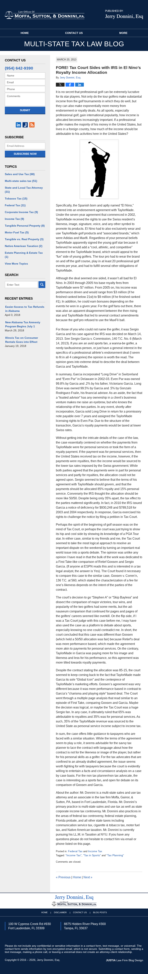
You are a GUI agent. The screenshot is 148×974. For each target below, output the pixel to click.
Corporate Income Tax (21, 212)
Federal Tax (75, 851)
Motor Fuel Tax (17, 232)
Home (25, 32)
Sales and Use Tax (20, 174)
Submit (25, 110)
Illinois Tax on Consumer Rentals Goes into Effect (21, 339)
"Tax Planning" (115, 855)
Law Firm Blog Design (124, 960)
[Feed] (32, 124)
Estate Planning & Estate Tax (24, 254)
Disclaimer (60, 912)
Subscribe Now (25, 153)
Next (87, 877)
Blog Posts (100, 912)
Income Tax (95, 851)
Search (42, 284)
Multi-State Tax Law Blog (44, 14)
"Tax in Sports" (92, 855)
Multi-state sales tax (21, 180)
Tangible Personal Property (25, 225)
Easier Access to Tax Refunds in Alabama (24, 308)
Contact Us (74, 32)
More (123, 32)
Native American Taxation (23, 246)
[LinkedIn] (18, 124)
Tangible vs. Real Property (24, 239)
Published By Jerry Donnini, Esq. (124, 14)
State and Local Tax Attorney (24, 189)
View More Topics (16, 263)
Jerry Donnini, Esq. (48, 959)
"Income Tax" (74, 855)
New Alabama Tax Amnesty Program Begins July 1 (22, 324)
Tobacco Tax (16, 198)
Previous (63, 877)
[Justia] (25, 124)
